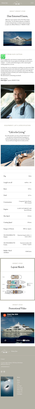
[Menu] (32, 3)
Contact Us (19, 392)
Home (18, 380)
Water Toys (19, 390)
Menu (18, 377)
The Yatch (19, 386)
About (18, 382)
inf (1, 368)
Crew (18, 384)
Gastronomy (20, 388)
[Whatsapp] (2, 372)
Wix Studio (19, 406)
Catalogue (19, 394)
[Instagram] (4, 372)
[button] (29, 44)
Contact (3, 359)
